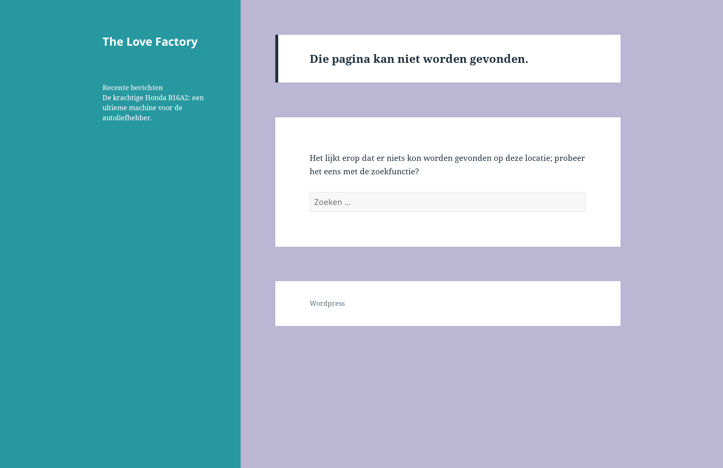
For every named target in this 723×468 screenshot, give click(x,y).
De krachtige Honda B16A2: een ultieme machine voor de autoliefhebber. (153, 107)
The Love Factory (150, 41)
